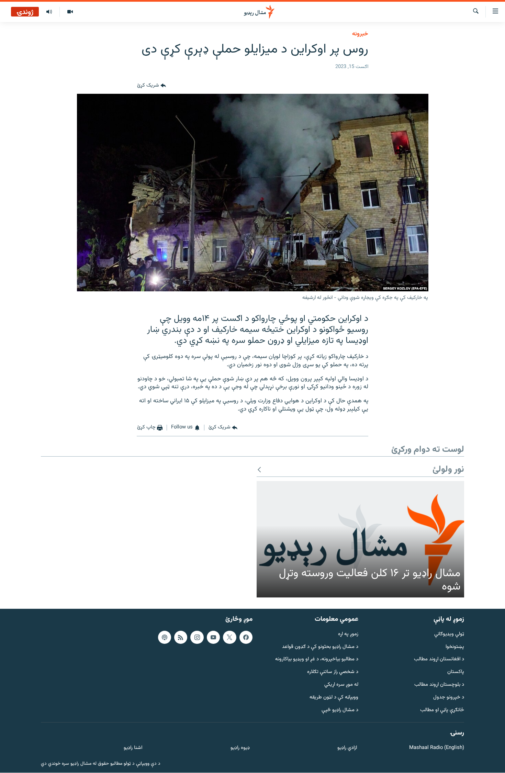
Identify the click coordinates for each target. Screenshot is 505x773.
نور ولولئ (448, 469)
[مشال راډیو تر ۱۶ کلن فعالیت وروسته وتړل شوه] (360, 539)
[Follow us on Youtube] (213, 637)
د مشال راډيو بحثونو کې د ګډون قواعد (320, 647)
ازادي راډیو (347, 748)
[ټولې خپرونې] (49, 12)
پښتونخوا (455, 647)
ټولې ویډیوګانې (449, 634)
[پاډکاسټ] (164, 637)
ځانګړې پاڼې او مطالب (442, 710)
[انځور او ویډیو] (69, 12)
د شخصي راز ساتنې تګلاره (332, 672)
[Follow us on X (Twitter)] (229, 637)
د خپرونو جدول (448, 697)
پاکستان (455, 672)
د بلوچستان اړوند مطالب (439, 685)
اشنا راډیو (133, 748)
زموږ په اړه (348, 634)
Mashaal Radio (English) (436, 748)
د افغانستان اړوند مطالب (439, 659)
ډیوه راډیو (240, 748)
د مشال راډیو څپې (340, 710)
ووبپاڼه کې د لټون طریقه (334, 697)
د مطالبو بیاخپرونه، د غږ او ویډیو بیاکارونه (316, 659)
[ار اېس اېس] (180, 637)
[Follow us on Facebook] (245, 637)
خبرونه (360, 34)
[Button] (151, 85)
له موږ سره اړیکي (341, 685)
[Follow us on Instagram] (196, 637)
